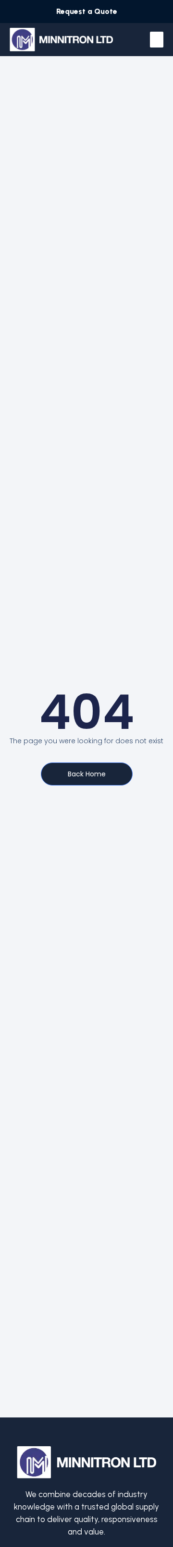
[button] (156, 40)
